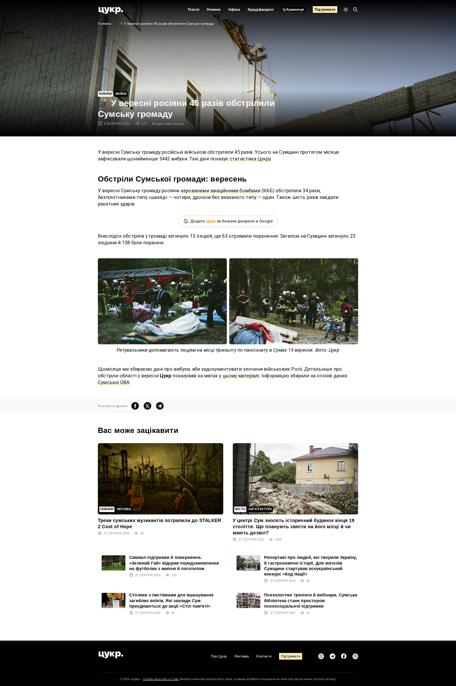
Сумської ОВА (113, 382)
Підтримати (325, 9)
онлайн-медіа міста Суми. (161, 679)
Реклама (241, 656)
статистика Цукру (250, 159)
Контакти (263, 656)
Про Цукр (219, 656)
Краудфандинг (261, 9)
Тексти (193, 9)
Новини (213, 9)
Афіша (234, 9)
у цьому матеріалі (239, 376)
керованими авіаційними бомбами (220, 190)
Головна (104, 23)
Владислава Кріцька (168, 123)
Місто (240, 509)
